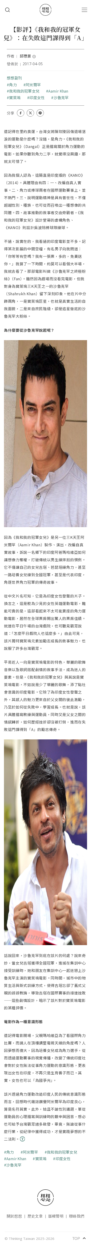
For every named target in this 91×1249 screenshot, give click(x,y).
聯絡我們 (76, 1216)
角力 (13, 84)
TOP (79, 1238)
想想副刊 (14, 78)
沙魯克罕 (61, 97)
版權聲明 (55, 1216)
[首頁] (45, 10)
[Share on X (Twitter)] (30, 113)
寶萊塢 (15, 97)
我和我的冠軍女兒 (24, 91)
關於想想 (14, 1216)
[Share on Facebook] (20, 113)
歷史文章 (35, 1216)
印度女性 (37, 97)
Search (7, 9)
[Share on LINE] (40, 113)
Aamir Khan (58, 91)
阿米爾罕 (33, 84)
